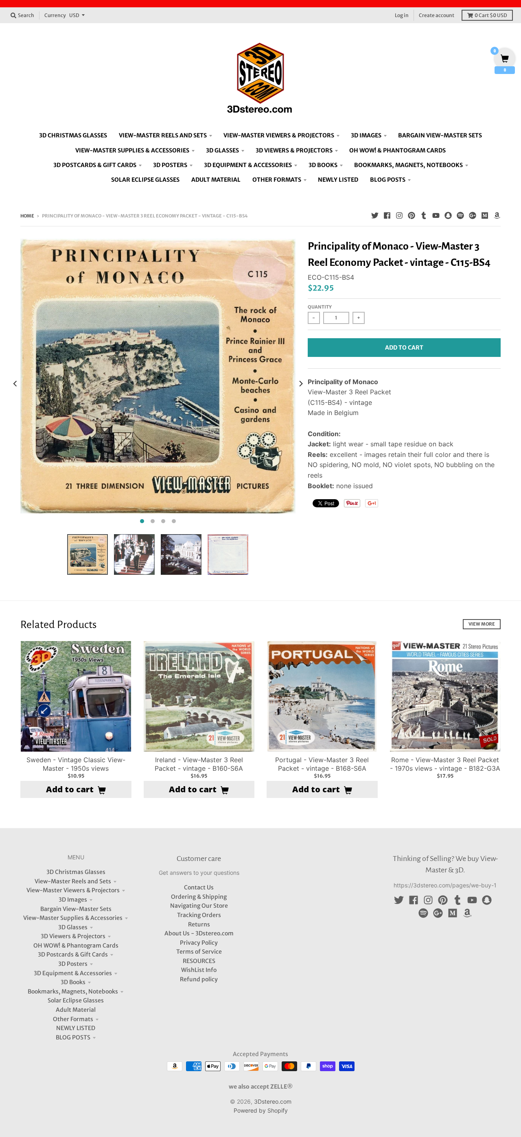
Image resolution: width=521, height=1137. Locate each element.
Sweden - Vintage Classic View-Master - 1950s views (75, 764)
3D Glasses (73, 927)
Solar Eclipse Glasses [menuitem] (145, 179)
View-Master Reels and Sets (73, 881)
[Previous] (15, 383)
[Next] (300, 383)
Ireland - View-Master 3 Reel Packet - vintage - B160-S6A (199, 764)
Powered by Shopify (261, 1110)
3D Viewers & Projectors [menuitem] (294, 150)
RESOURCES (199, 961)
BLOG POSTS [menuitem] (387, 179)
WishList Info (199, 970)
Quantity (320, 307)
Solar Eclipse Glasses (76, 1000)
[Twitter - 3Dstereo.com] (375, 215)
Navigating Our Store (199, 905)
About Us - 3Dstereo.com (199, 933)
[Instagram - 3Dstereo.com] (399, 215)
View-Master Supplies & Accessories (73, 918)
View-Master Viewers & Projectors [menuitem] (278, 135)
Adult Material (76, 1009)
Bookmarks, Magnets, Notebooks (73, 991)
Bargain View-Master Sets (76, 909)
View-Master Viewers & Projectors (73, 890)
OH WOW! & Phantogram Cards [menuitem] (397, 150)
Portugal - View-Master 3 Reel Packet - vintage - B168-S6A (322, 764)
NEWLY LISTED (75, 1028)
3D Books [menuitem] (323, 165)
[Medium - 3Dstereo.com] (484, 215)
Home (27, 216)
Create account (436, 15)
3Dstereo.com (272, 1101)
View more (481, 624)
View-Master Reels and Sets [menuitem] (163, 135)
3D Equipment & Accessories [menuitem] (248, 165)
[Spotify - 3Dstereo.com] (460, 215)
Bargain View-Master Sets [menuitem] (440, 135)
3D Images (73, 899)
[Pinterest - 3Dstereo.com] (411, 215)
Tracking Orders (199, 915)
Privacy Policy (199, 942)
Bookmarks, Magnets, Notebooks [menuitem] (408, 165)
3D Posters (73, 963)
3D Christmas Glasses (75, 872)
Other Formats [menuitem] (276, 179)
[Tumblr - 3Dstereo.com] (423, 215)
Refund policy (199, 979)
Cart (491, 15)
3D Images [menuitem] (366, 135)
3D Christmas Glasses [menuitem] (73, 135)
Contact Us (199, 887)
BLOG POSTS (73, 1037)
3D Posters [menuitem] (170, 165)
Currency (55, 15)
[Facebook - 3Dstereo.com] (387, 215)
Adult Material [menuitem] (216, 179)
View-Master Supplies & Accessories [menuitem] (132, 150)
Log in (402, 15)
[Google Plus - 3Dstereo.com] (472, 215)
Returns (199, 924)
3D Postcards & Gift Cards (73, 954)
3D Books (73, 982)
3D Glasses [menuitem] (222, 150)
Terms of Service (199, 951)
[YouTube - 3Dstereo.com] (436, 215)
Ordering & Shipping (199, 896)
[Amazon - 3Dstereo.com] (497, 215)
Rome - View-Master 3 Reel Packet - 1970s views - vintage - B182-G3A (445, 764)
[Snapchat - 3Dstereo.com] (448, 215)
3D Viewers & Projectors (73, 936)
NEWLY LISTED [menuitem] (338, 179)
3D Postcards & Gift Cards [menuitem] (94, 165)
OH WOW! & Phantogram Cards (75, 945)
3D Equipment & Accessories (73, 973)
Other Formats (73, 1019)
